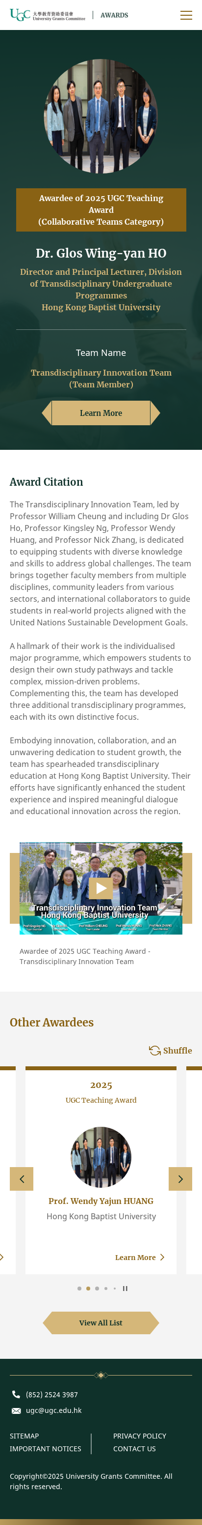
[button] (21, 1179)
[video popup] (101, 887)
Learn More (101, 413)
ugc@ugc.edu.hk (53, 1411)
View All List (101, 1322)
